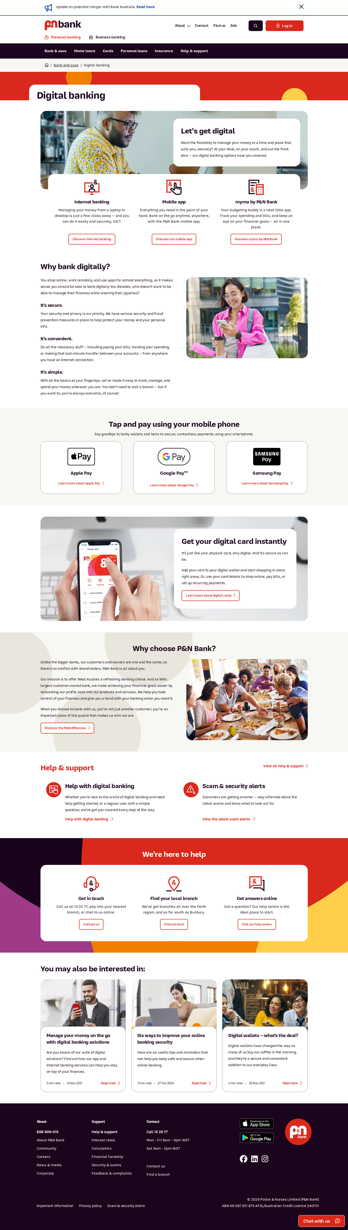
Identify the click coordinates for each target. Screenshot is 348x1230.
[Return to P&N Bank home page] (63, 25)
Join (233, 25)
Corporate (45, 1173)
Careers (43, 1156)
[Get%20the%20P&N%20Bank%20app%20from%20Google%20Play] (257, 1138)
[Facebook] (243, 1159)
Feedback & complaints (112, 1173)
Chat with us (316, 1221)
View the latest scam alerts (226, 819)
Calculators (102, 1148)
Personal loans (134, 51)
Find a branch (158, 1174)
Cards (108, 51)
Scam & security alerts (126, 1205)
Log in (287, 25)
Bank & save (56, 51)
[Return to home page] (47, 65)
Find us (219, 25)
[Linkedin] (254, 1159)
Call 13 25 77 (157, 1131)
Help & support (194, 51)
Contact (202, 25)
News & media (49, 1165)
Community (46, 1148)
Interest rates (103, 1140)
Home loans (84, 51)
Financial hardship (107, 1156)
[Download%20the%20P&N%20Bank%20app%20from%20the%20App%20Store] (257, 1124)
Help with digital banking (87, 819)
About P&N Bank (50, 1140)
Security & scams (106, 1165)
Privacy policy (90, 1205)
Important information (55, 1205)
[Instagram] (265, 1159)
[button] (301, 6)
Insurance (164, 51)
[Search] (256, 25)
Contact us (156, 1166)
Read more (145, 7)
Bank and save (66, 65)
